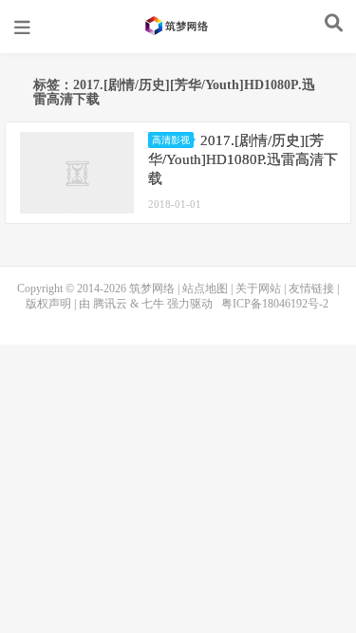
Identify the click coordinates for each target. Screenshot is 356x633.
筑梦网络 (178, 25)
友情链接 (311, 288)
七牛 (152, 303)
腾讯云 (110, 303)
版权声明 (48, 303)
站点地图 (205, 288)
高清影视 (171, 140)
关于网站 (258, 288)
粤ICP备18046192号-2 (274, 303)
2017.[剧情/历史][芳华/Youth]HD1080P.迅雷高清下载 (243, 159)
